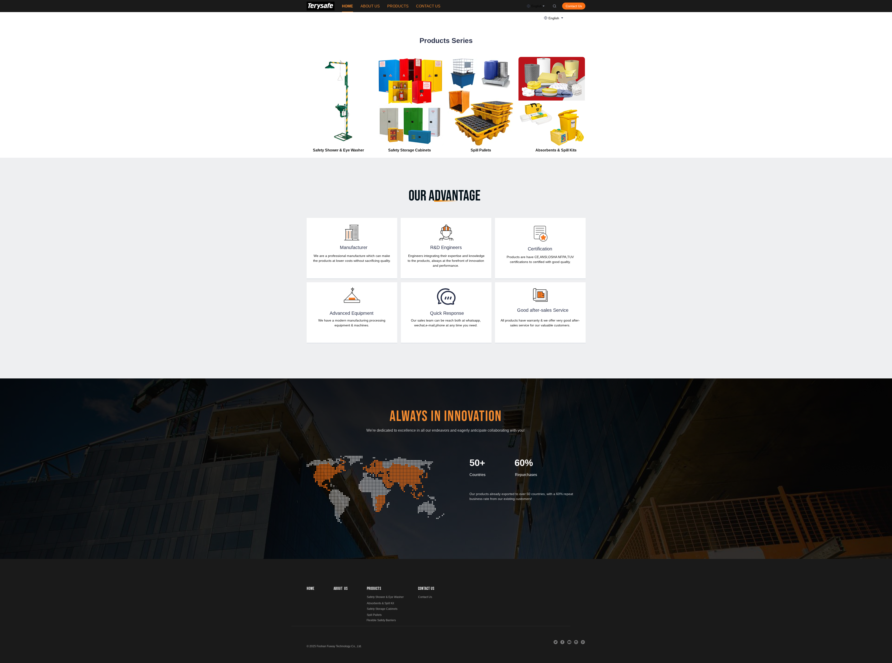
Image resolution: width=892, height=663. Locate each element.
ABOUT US (370, 6)
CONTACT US (428, 6)
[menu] (432, 6)
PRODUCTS (398, 6)
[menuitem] (347, 6)
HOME (347, 6)
